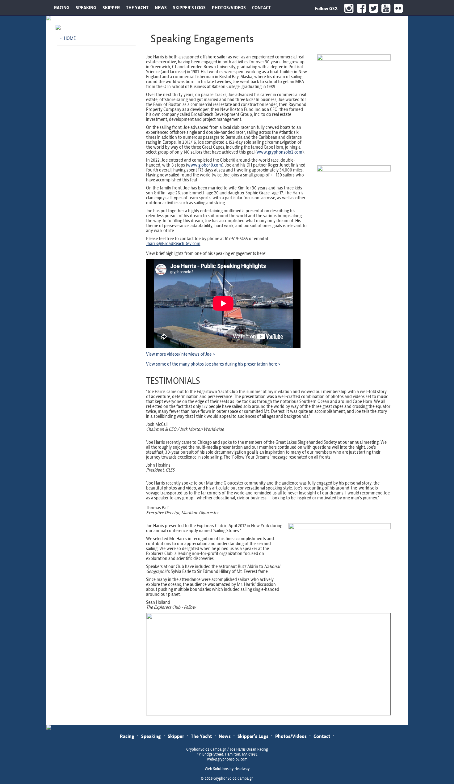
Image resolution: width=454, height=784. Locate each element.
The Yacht (201, 736)
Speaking (151, 736)
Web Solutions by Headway (227, 769)
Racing (127, 736)
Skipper (176, 736)
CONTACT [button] (261, 8)
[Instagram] (347, 8)
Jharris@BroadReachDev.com (173, 243)
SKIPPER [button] (111, 8)
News (225, 736)
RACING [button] (61, 8)
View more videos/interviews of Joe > (180, 354)
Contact (321, 736)
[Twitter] (372, 8)
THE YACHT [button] (137, 8)
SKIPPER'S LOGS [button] (189, 8)
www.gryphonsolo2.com (279, 152)
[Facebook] (360, 8)
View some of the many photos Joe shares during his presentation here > (213, 364)
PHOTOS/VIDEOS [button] (229, 8)
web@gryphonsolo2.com (227, 759)
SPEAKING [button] (86, 8)
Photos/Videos (291, 736)
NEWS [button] (161, 8)
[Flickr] (399, 8)
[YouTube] (384, 8)
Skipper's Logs (253, 736)
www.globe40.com (204, 165)
